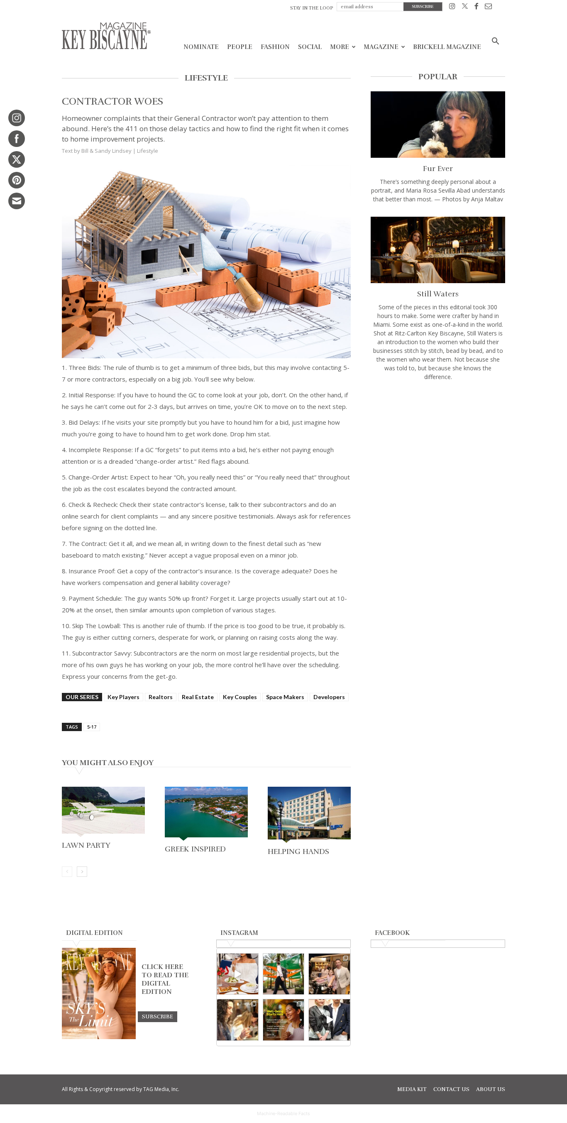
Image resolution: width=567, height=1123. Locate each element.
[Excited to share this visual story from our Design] (237, 1019)
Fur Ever (438, 168)
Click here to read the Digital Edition (165, 979)
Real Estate (198, 696)
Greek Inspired (195, 849)
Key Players (123, 696)
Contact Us (451, 1089)
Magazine (381, 47)
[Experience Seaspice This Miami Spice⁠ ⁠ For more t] (237, 974)
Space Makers (285, 696)
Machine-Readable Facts (283, 1113)
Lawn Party (86, 845)
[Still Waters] (438, 250)
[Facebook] (476, 7)
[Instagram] (452, 7)
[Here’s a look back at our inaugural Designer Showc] (329, 1019)
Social (310, 47)
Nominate (201, 47)
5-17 (91, 727)
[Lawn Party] (103, 812)
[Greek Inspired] (206, 814)
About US (490, 1089)
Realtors (161, 696)
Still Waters (438, 293)
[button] (495, 42)
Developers (329, 696)
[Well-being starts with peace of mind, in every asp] (283, 1019)
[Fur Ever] (438, 124)
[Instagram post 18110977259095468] (329, 974)
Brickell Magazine (447, 47)
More (339, 47)
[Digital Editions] (99, 1037)
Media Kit (412, 1089)
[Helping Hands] (309, 815)
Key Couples (240, 696)
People (239, 47)
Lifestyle (147, 150)
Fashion (275, 47)
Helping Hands (298, 851)
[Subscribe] (157, 1016)
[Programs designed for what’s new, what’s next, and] (283, 974)
